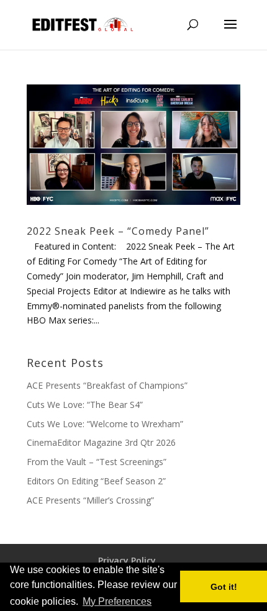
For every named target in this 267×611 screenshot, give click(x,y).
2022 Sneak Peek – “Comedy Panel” (118, 231)
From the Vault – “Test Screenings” (96, 462)
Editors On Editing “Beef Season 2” (96, 481)
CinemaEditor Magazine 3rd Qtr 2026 (101, 442)
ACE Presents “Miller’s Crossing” (90, 500)
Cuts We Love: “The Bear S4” (85, 404)
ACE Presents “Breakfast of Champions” (107, 385)
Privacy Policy (127, 560)
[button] (158, 602)
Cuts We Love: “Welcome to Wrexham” (105, 424)
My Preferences (117, 601)
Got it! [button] (223, 587)
